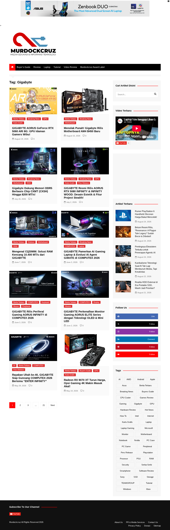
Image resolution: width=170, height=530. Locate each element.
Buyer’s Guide (23, 67)
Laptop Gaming (127, 428)
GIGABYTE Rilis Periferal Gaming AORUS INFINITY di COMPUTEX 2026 (29, 314)
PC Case (151, 440)
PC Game (126, 446)
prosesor (124, 458)
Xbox (148, 489)
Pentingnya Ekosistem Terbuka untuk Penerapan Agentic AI (145, 250)
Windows (127, 489)
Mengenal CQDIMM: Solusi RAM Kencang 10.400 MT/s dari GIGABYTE (32, 254)
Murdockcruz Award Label (92, 67)
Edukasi (31, 242)
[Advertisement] (137, 174)
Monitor (68, 306)
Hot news (149, 410)
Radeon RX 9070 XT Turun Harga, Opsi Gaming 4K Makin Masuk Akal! (85, 383)
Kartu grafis (127, 422)
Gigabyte (138, 404)
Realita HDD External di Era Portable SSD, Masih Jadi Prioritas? (146, 285)
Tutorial (57, 67)
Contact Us (153, 522)
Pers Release (83, 183)
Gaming (122, 404)
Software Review (146, 471)
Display (96, 302)
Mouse (16, 306)
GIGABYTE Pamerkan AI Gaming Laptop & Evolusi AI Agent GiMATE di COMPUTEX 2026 (84, 254)
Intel (137, 416)
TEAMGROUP (127, 483)
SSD (136, 477)
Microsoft (149, 428)
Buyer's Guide (85, 371)
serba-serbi (146, 465)
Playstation (148, 452)
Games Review (146, 398)
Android (140, 379)
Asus (124, 385)
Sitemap (157, 526)
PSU (139, 458)
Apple (152, 379)
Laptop (47, 67)
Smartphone (125, 471)
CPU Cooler (125, 398)
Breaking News (34, 119)
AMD (129, 379)
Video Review (70, 67)
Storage (150, 477)
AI (14, 366)
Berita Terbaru (18, 119)
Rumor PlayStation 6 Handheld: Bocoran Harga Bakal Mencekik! (146, 214)
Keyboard (45, 302)
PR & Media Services (135, 522)
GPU (45, 119)
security (125, 465)
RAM (29, 183)
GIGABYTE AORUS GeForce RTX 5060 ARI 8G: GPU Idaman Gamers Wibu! (33, 131)
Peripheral (26, 306)
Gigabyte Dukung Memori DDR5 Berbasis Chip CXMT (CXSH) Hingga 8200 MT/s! (32, 191)
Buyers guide (148, 391)
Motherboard (70, 123)
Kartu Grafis (18, 123)
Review (37, 67)
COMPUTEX (70, 246)
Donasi (147, 526)
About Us (119, 522)
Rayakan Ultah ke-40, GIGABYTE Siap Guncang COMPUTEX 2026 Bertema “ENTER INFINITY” (32, 378)
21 (44, 405)
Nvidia (137, 440)
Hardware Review (128, 410)
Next (53, 405)
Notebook (123, 440)
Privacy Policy (134, 526)
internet (150, 416)
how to (123, 416)
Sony (122, 477)
